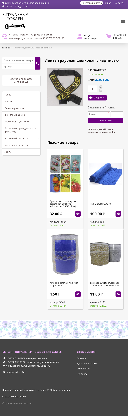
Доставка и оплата (91, 2)
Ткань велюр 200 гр (100, 204)
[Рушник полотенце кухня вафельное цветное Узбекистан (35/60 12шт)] (78, 214)
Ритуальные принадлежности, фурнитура (21, 130)
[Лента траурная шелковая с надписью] (65, 86)
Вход (87, 35)
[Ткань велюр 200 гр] (118, 214)
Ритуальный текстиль (16, 138)
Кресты (8, 101)
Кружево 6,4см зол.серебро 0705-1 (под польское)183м (105, 284)
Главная (81, 358)
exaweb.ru (26, 403)
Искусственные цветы (16, 145)
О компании (83, 368)
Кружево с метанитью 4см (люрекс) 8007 (64, 284)
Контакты (119, 2)
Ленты (8, 151)
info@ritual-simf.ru (15, 372)
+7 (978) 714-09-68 (15, 358)
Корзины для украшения (17, 121)
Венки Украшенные (15, 108)
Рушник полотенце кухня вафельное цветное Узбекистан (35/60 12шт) (63, 204)
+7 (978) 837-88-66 (15, 362)
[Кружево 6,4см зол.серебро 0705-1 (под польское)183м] (118, 294)
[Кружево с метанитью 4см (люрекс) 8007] (78, 294)
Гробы (8, 94)
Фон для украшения (15, 114)
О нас (108, 2)
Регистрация (90, 38)
